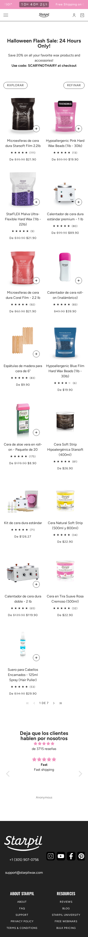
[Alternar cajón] (5, 15)
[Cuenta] (74, 15)
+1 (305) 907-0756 (24, 860)
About (22, 901)
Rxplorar (15, 85)
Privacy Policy (22, 921)
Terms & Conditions (22, 927)
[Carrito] (82, 15)
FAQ (22, 908)
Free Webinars (66, 921)
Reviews (66, 901)
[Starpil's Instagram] (50, 856)
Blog (66, 908)
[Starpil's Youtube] (61, 856)
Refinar (74, 85)
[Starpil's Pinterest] (81, 856)
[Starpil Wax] (44, 15)
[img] (44, 743)
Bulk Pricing (66, 927)
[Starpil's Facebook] (71, 856)
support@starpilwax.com (24, 873)
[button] (53, 703)
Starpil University (66, 914)
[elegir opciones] (36, 128)
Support (22, 914)
